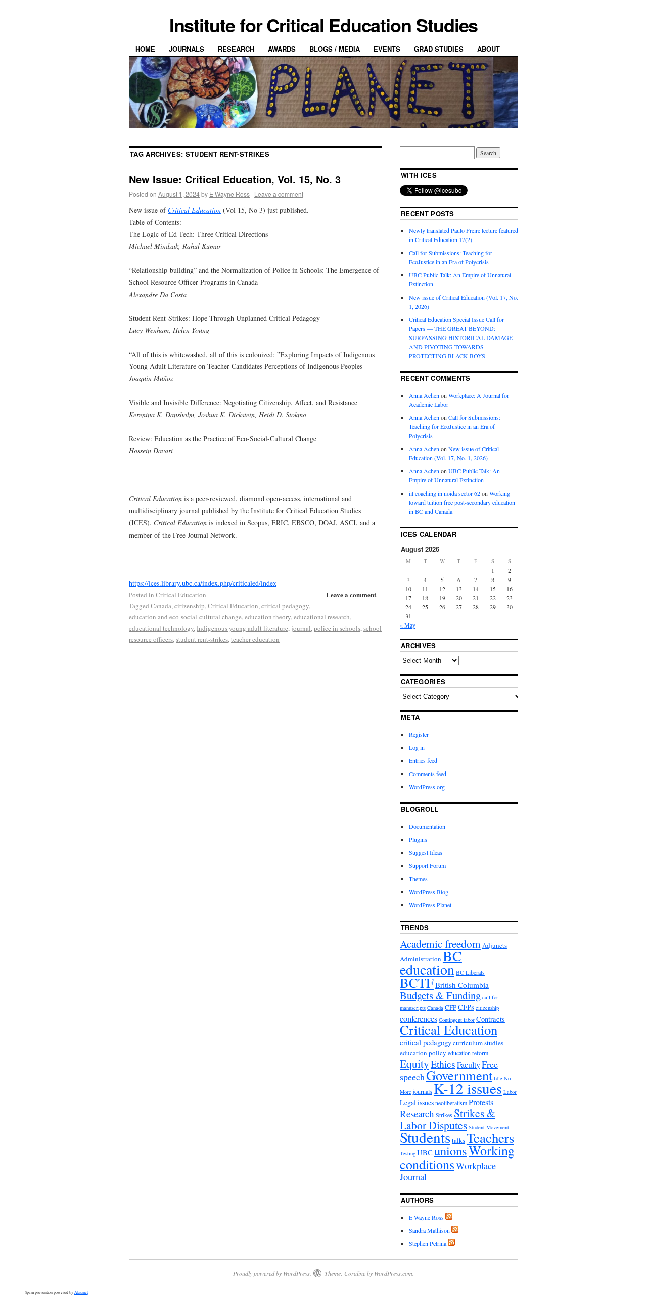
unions (450, 1150)
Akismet (81, 1292)
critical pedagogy (285, 605)
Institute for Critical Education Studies (323, 25)
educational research (322, 616)
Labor (510, 1091)
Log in (417, 747)
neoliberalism (451, 1103)
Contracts (490, 1019)
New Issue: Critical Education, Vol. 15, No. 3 (235, 179)
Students (425, 1137)
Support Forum (427, 865)
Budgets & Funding (440, 995)
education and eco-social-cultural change (185, 616)
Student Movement (489, 1127)
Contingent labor (457, 1019)
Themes (418, 879)
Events (387, 49)
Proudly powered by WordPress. (272, 1273)
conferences (418, 1018)
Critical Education (181, 594)
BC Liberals (470, 972)
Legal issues (417, 1102)
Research (236, 49)
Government (459, 1075)
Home (145, 49)
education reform (468, 1053)
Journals (186, 49)
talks (458, 1140)
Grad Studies (439, 49)
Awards (282, 49)
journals (422, 1091)
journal (301, 628)
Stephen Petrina (427, 1243)
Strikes (444, 1115)
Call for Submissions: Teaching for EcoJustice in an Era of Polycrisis (454, 426)
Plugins (418, 839)
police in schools (337, 628)
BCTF (417, 982)
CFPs (466, 1007)
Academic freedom (440, 944)
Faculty (468, 1064)
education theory (268, 616)
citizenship (189, 605)
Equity (414, 1063)
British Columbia (462, 985)
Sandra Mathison (429, 1230)
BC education (431, 962)
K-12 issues (468, 1088)
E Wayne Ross (229, 193)
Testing (407, 1153)
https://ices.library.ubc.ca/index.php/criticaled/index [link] (202, 583)
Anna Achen (424, 395)
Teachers (490, 1138)
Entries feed (423, 760)
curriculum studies (478, 1042)
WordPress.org (427, 787)
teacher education (255, 639)
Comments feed (427, 773)
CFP (450, 1007)
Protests (481, 1102)
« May (407, 625)
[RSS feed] (448, 1217)
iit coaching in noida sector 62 (444, 493)
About (488, 49)
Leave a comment (278, 193)
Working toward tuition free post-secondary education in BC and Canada (462, 502)
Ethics (443, 1064)
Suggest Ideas (425, 852)
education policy (423, 1052)
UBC (425, 1152)
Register (419, 734)
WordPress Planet (430, 905)
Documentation (427, 826)
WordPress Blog (428, 892)
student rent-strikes (202, 639)
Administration (420, 958)
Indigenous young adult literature (242, 628)
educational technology (161, 628)
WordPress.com (393, 1273)
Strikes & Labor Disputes (447, 1118)
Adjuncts (494, 945)
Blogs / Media (334, 49)
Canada (161, 605)
